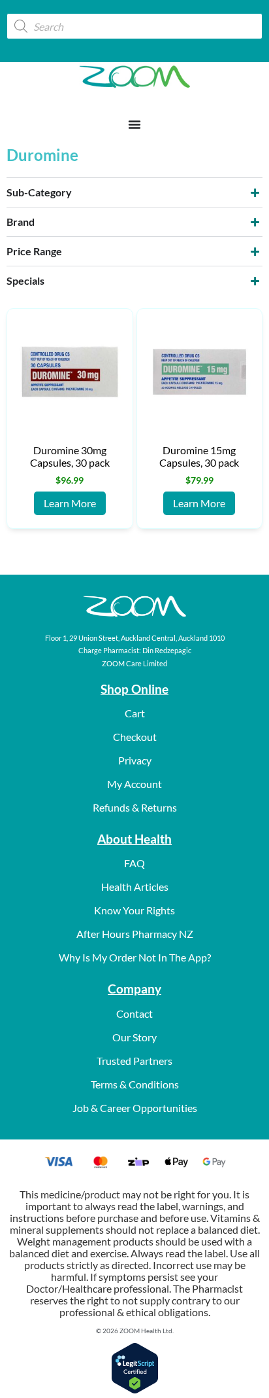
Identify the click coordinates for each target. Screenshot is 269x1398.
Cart (135, 713)
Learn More (70, 503)
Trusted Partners (134, 1060)
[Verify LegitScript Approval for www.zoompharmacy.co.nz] (135, 1390)
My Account (134, 784)
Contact (134, 1013)
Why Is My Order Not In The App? (135, 957)
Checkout (135, 736)
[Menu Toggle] (134, 124)
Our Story (134, 1037)
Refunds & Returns (135, 807)
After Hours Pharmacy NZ (134, 933)
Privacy (134, 760)
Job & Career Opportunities (134, 1108)
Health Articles (134, 886)
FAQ (134, 863)
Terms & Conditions (135, 1084)
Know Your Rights (134, 910)
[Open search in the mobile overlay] (134, 26)
